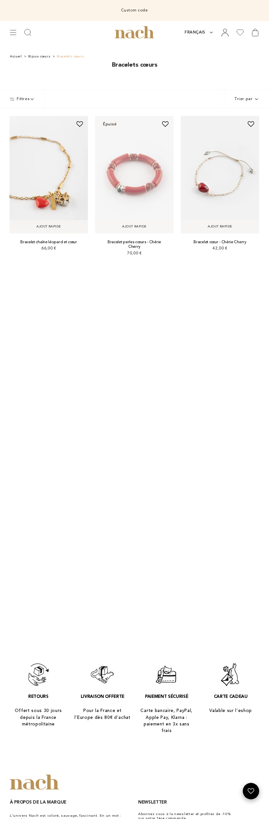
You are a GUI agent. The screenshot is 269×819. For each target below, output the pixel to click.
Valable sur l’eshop (230, 711)
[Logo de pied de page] (34, 782)
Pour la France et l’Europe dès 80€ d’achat (102, 714)
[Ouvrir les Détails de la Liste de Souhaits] (251, 791)
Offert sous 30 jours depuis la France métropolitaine (38, 717)
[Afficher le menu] (13, 32)
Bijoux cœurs (39, 56)
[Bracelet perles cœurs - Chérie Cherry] (134, 175)
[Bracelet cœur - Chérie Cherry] (220, 175)
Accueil (16, 56)
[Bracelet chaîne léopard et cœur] (49, 175)
